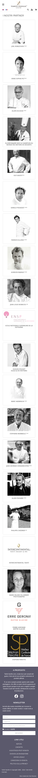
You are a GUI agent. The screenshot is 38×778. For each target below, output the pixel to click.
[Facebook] (16, 696)
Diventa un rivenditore (19, 754)
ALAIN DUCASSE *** (19, 111)
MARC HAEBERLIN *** (19, 401)
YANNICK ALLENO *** (19, 240)
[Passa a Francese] (6, 9)
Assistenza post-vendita (19, 751)
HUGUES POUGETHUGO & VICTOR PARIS (19, 370)
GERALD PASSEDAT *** (19, 208)
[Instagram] (22, 696)
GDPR (13, 729)
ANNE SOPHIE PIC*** (19, 79)
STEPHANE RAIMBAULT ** (19, 434)
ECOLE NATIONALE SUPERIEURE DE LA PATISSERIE (19, 326)
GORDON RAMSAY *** (19, 272)
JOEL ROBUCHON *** (19, 46)
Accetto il (9, 729)
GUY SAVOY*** (19, 175)
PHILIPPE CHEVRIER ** (19, 530)
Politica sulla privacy (19, 764)
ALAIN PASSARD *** (19, 498)
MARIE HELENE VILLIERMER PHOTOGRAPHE (19, 596)
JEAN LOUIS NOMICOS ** (19, 305)
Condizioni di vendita (19, 760)
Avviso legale (19, 757)
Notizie (19, 744)
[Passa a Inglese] (3, 9)
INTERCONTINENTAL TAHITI (19, 563)
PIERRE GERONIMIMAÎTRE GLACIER (19, 628)
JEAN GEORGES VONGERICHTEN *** (19, 466)
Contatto (19, 747)
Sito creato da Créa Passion (28, 776)
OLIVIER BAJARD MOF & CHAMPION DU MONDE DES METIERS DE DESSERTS (19, 144)
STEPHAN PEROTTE (19, 660)
